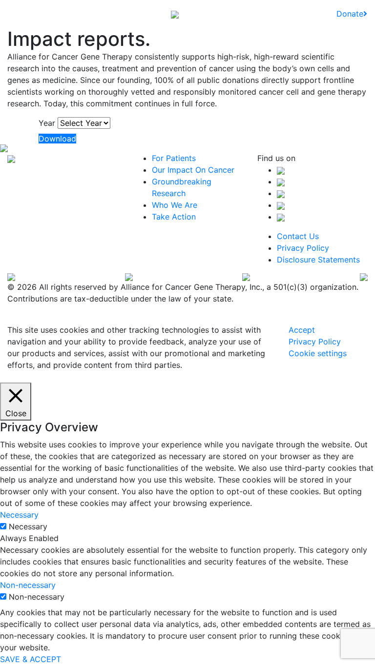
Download (57, 138)
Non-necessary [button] (28, 585)
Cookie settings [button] (318, 353)
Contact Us (298, 236)
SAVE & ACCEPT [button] (30, 659)
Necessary (28, 526)
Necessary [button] (19, 515)
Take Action (174, 217)
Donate (349, 14)
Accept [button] (302, 330)
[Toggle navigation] (14, 13)
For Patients (174, 158)
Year (47, 123)
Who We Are (174, 205)
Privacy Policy (303, 248)
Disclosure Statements (318, 259)
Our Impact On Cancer (193, 170)
